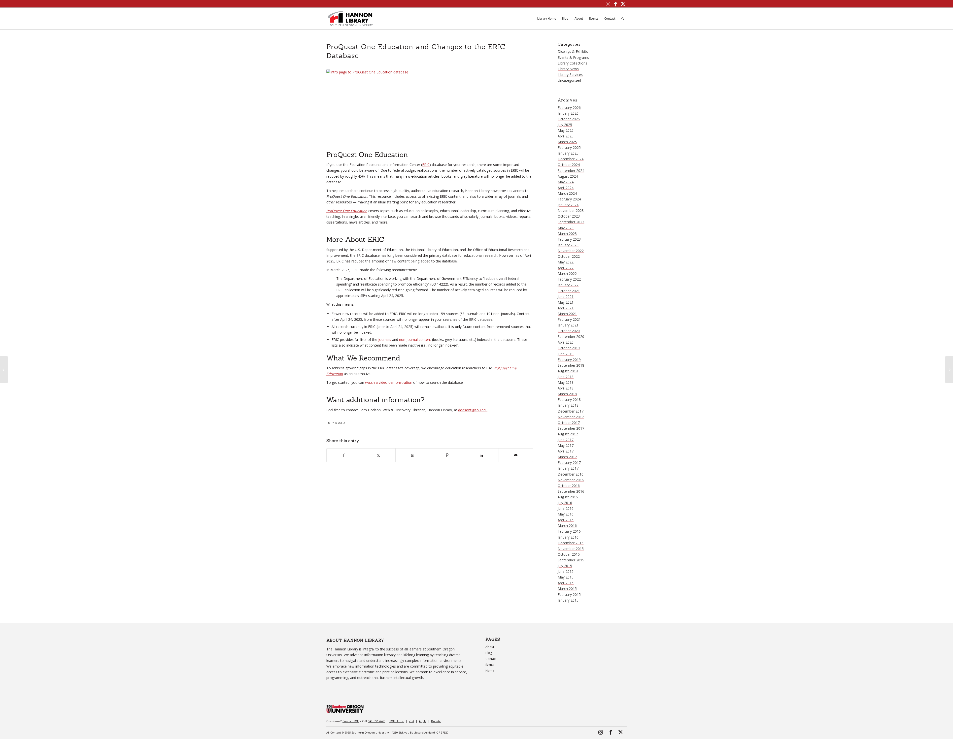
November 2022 (571, 250)
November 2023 (571, 210)
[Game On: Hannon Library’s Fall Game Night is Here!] (949, 369)
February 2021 (569, 319)
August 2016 (568, 497)
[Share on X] (378, 455)
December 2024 (570, 159)
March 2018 (567, 393)
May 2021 (566, 302)
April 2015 (566, 582)
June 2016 (566, 508)
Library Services (570, 74)
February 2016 (569, 531)
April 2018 (566, 388)
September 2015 (571, 560)
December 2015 (570, 543)
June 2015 (566, 571)
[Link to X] (623, 3)
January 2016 (568, 537)
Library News (568, 68)
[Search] (622, 19)
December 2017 (570, 411)
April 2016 (566, 519)
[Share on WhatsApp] (413, 455)
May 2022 (566, 262)
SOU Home (396, 721)
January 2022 (568, 285)
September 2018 (571, 365)
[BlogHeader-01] (350, 19)
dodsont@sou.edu (472, 410)
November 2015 (571, 548)
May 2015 (566, 577)
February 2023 (569, 239)
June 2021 (566, 296)
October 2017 (569, 422)
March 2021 (567, 313)
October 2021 (569, 291)
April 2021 (566, 308)
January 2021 (568, 325)
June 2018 (566, 376)
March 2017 (567, 456)
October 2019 (569, 348)
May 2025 (566, 130)
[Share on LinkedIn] (481, 455)
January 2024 (568, 204)
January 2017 (568, 468)
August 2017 (568, 434)
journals (384, 339)
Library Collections (572, 63)
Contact (490, 659)
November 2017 (571, 417)
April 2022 (566, 267)
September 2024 (571, 170)
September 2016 (571, 491)
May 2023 (566, 227)
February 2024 (569, 199)
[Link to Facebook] (615, 3)
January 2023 (568, 245)
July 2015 (565, 565)
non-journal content (415, 339)
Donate (436, 721)
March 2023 (567, 233)
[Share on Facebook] (344, 455)
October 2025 (569, 119)
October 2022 (569, 256)
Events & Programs (573, 57)
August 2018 (568, 371)
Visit (411, 721)
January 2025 (568, 153)
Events (489, 665)
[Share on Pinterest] (447, 455)
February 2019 (569, 359)
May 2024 (566, 182)
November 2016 (571, 480)
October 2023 (569, 216)
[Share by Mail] (516, 455)
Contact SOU (350, 721)
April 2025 (566, 136)
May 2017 (566, 445)
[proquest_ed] (429, 108)
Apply (422, 721)
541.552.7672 (376, 721)
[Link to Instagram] (608, 3)
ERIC (426, 164)
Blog (488, 653)
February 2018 (569, 399)
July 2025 (565, 124)
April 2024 (566, 187)
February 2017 (569, 462)
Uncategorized (569, 80)
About (489, 647)
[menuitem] (546, 19)
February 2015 (569, 594)
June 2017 (566, 439)
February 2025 (569, 147)
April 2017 (566, 451)
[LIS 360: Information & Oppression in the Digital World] (4, 369)
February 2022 (569, 279)
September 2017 (571, 428)
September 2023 (571, 222)
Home (489, 671)
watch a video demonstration (388, 382)
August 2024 (568, 176)
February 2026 (569, 107)
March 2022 (567, 273)
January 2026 (568, 113)
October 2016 (569, 485)
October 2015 (569, 554)
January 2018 (568, 405)
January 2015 (568, 600)
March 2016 (567, 525)
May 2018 (566, 382)
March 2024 (567, 193)
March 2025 (567, 141)
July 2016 (565, 502)
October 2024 (569, 164)
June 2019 (566, 354)
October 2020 (569, 330)
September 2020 (571, 336)
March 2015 (567, 588)
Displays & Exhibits (573, 51)
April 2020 (566, 342)
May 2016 (566, 514)
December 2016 (570, 474)
